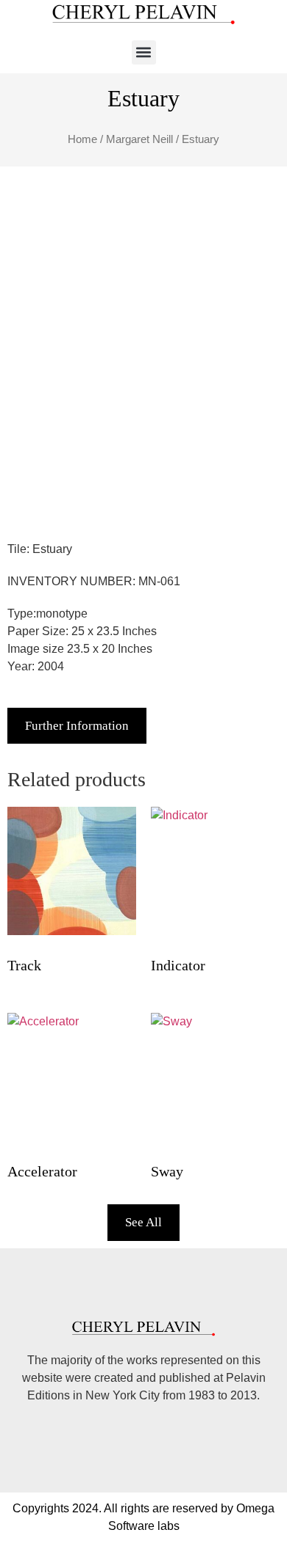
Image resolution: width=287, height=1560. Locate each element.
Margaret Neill (139, 139)
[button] (144, 52)
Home (82, 139)
